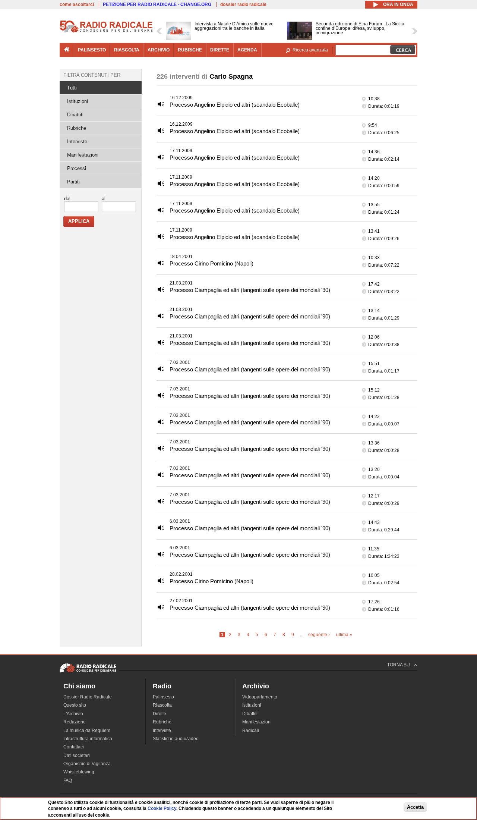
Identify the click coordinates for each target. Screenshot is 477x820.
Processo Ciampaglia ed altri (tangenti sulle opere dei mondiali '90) (250, 290)
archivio (159, 50)
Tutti (72, 88)
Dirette (159, 713)
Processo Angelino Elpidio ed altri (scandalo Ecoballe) (235, 104)
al (103, 198)
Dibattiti (75, 114)
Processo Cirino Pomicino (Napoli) (211, 263)
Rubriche (76, 128)
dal (67, 198)
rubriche (190, 50)
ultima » (344, 634)
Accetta (415, 807)
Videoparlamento (259, 697)
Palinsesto (163, 697)
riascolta (126, 50)
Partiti (73, 182)
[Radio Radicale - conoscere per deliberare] (88, 672)
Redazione (74, 722)
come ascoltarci (77, 4)
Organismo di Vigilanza (87, 763)
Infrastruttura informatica (87, 738)
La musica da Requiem (86, 730)
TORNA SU (398, 664)
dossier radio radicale (243, 4)
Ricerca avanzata (310, 50)
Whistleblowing (78, 772)
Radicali (250, 730)
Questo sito (74, 705)
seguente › (319, 634)
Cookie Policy (162, 808)
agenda (247, 50)
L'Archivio (73, 713)
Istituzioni (77, 101)
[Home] (106, 31)
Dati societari (76, 755)
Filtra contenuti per (91, 75)
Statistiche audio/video (176, 738)
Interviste (77, 141)
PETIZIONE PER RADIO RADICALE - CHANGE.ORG (157, 4)
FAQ (67, 780)
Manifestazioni (82, 155)
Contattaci (73, 747)
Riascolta (162, 705)
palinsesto (92, 50)
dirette (219, 50)
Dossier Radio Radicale (87, 697)
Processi (76, 168)
